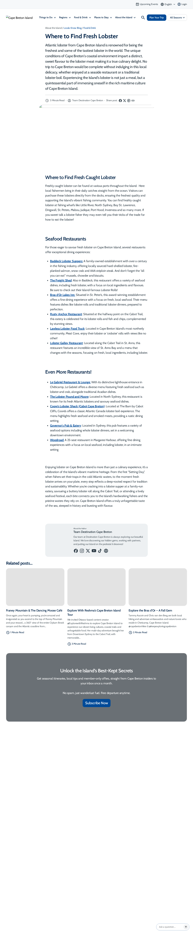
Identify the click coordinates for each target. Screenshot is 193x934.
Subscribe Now (96, 703)
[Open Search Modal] (143, 17)
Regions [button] (63, 17)
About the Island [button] (124, 17)
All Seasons (176, 17)
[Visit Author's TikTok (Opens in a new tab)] (100, 550)
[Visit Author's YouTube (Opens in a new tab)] (94, 550)
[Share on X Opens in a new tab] (125, 100)
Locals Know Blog (72, 28)
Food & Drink (89, 28)
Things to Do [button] (46, 17)
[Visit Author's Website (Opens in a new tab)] (106, 550)
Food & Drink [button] (81, 17)
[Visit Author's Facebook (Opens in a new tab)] (75, 550)
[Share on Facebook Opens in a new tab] (120, 100)
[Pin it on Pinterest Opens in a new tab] (129, 100)
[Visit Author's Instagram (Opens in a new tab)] (81, 550)
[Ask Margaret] (186, 927)
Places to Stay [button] (101, 17)
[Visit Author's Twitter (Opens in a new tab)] (87, 550)
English (168, 4)
